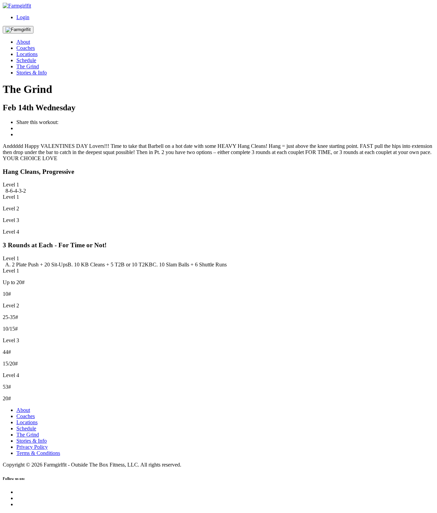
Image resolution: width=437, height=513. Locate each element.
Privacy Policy (32, 447)
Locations (27, 54)
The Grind (27, 66)
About (23, 42)
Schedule (26, 60)
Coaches (25, 48)
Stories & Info (31, 72)
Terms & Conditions (38, 453)
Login (22, 17)
